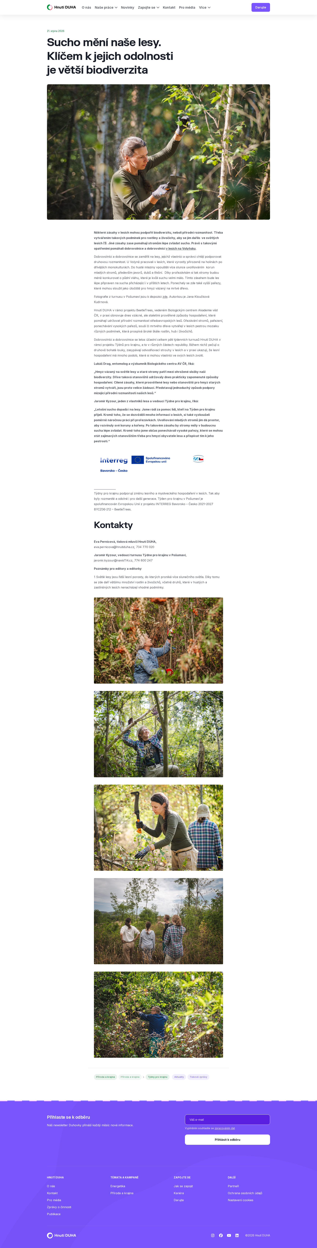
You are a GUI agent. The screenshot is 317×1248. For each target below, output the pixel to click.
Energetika (117, 1186)
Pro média (54, 1200)
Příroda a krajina (105, 1077)
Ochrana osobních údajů (245, 1193)
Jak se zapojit (183, 1186)
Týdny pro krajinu (157, 1077)
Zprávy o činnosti (59, 1207)
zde (165, 296)
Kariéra (179, 1193)
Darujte (260, 7)
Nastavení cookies (240, 1200)
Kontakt (52, 1193)
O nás (51, 1186)
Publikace (54, 1214)
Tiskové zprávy (198, 1077)
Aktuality (179, 1077)
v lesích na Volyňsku (181, 248)
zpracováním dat (225, 1128)
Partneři (233, 1186)
